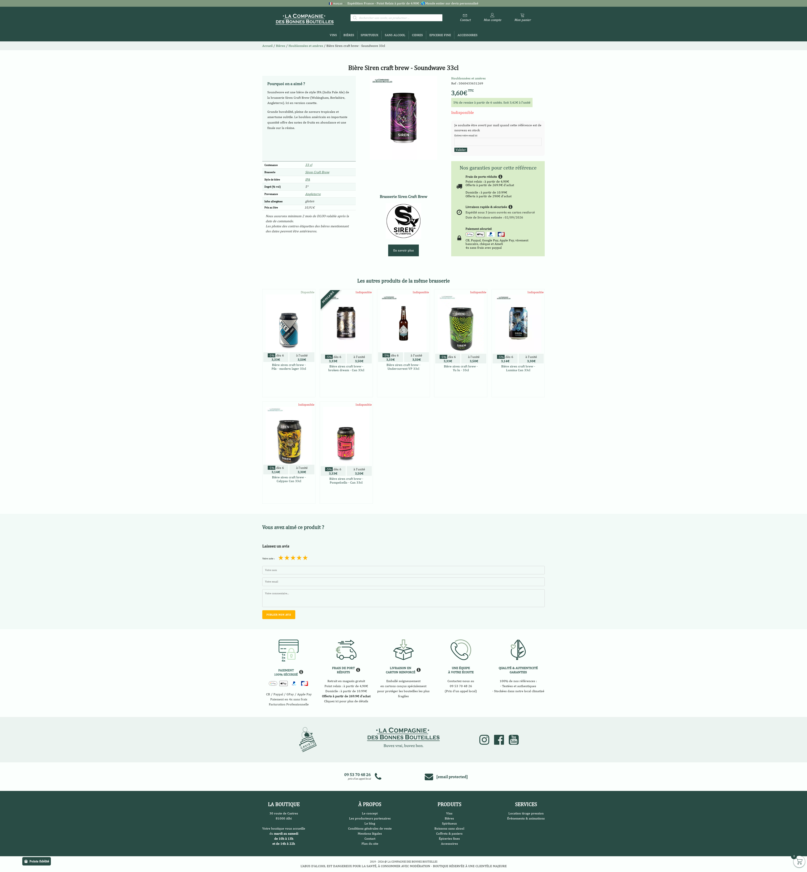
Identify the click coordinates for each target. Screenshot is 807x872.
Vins (333, 35)
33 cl (308, 165)
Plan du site (369, 844)
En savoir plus (403, 250)
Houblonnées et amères (468, 78)
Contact (369, 838)
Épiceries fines (449, 838)
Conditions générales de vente (370, 828)
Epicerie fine (440, 35)
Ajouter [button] (289, 393)
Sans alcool (395, 35)
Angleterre (313, 194)
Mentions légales (370, 833)
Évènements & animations (526, 818)
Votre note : (268, 558)
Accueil (267, 46)
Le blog (369, 823)
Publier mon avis (278, 614)
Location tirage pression (526, 813)
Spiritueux (369, 35)
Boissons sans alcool (449, 828)
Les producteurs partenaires (370, 818)
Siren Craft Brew (317, 172)
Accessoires (467, 35)
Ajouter (346, 387)
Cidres (417, 35)
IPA (307, 180)
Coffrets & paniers (449, 833)
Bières (348, 35)
